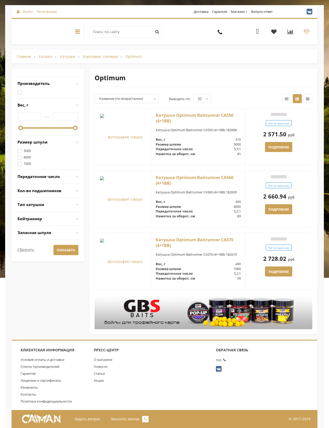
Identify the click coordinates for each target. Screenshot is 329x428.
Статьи (99, 373)
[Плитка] (286, 98)
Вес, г (22, 105)
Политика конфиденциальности (46, 401)
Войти (28, 11)
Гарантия (219, 11)
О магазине (103, 359)
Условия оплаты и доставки (42, 359)
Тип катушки (30, 204)
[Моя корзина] (257, 32)
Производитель (33, 83)
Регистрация (46, 11)
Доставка (201, 11)
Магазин (238, 11)
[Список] (297, 98)
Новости (100, 366)
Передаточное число (38, 176)
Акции (99, 380)
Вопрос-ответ (262, 11)
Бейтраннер (29, 218)
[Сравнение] (290, 32)
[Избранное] (274, 32)
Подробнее (278, 147)
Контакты (28, 394)
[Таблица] (307, 98)
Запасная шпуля (34, 232)
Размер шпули (32, 142)
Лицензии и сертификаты (41, 380)
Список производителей (40, 366)
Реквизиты (29, 387)
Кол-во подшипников (39, 190)
